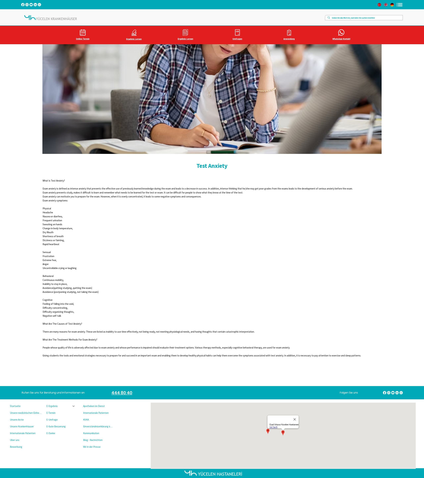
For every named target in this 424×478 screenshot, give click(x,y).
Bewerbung (16, 446)
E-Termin (50, 412)
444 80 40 (121, 393)
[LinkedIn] (35, 4)
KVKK (86, 419)
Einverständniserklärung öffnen (98, 426)
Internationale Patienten (22, 433)
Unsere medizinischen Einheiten (25, 412)
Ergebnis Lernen (134, 39)
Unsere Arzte (17, 419)
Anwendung (289, 39)
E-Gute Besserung (56, 426)
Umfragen (237, 39)
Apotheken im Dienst (94, 406)
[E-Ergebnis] (74, 406)
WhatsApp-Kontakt (341, 39)
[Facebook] (23, 4)
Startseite (15, 406)
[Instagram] (27, 4)
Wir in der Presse (92, 446)
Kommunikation (91, 433)
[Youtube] (31, 4)
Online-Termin (82, 39)
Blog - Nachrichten (93, 440)
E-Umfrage (52, 419)
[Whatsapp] (39, 4)
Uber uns (14, 440)
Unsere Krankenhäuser (22, 426)
